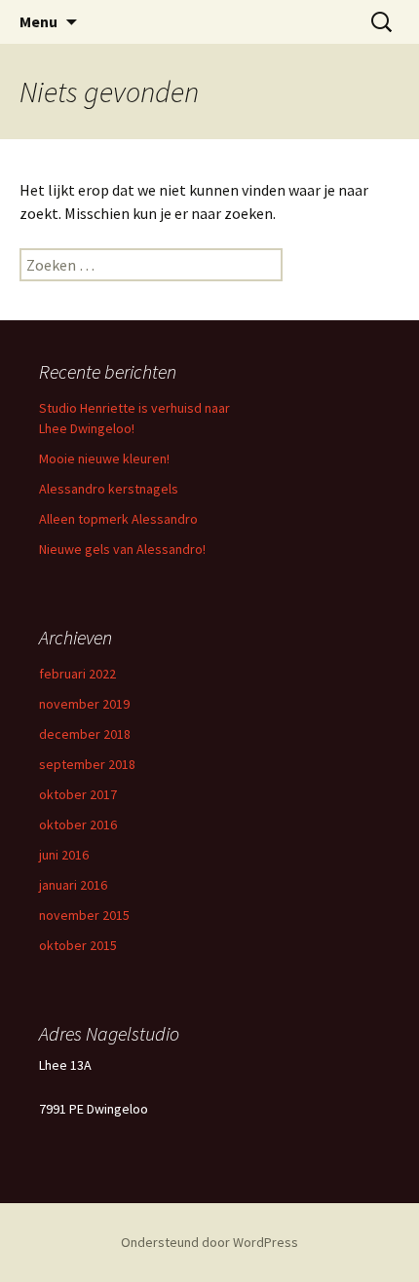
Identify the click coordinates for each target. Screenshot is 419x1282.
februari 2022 (77, 673)
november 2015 (84, 915)
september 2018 (87, 764)
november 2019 (84, 704)
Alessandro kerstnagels (108, 488)
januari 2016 (73, 885)
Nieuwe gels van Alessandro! (122, 549)
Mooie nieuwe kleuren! (104, 458)
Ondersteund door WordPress (209, 1242)
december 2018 (85, 734)
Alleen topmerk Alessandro (118, 519)
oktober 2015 (78, 945)
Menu (38, 21)
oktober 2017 (78, 794)
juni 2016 (64, 854)
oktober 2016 (78, 824)
